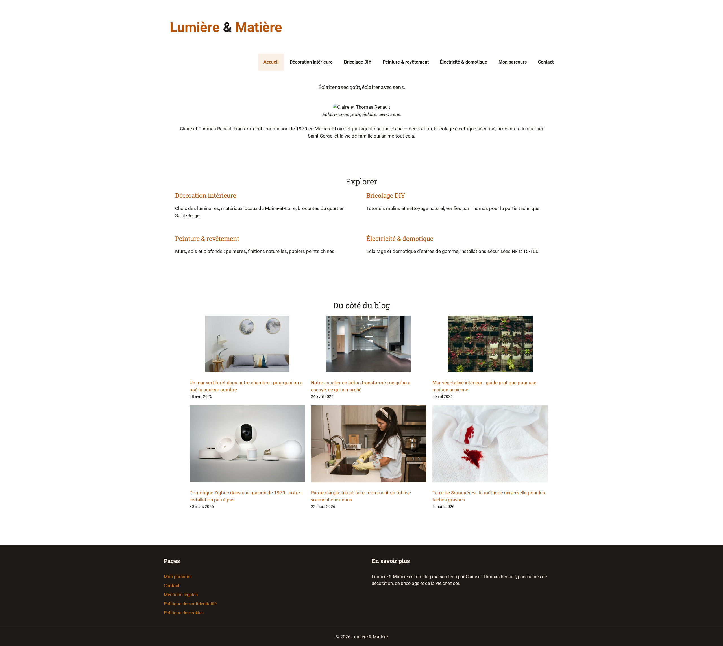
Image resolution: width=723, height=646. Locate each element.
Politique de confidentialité (190, 603)
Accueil (270, 62)
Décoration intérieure (311, 62)
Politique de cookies (184, 613)
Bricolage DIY (357, 62)
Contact (546, 62)
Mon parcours (512, 62)
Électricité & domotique (463, 62)
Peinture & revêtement (406, 62)
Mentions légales (181, 594)
